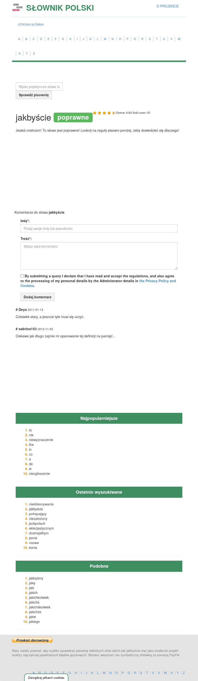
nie (31, 434)
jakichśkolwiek (39, 607)
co (31, 454)
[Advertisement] (52, 173)
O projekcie (167, 6)
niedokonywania (41, 504)
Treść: (26, 238)
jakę (32, 582)
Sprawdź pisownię (34, 94)
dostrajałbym (39, 533)
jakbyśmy (36, 578)
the (31, 444)
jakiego (34, 621)
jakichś (34, 602)
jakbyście (36, 508)
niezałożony (38, 518)
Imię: (25, 220)
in (30, 449)
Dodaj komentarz (37, 296)
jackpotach (37, 523)
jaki (31, 587)
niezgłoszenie (39, 473)
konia (33, 547)
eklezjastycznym (41, 528)
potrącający (38, 513)
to (30, 430)
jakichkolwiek (39, 597)
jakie (32, 616)
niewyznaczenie (41, 439)
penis (33, 537)
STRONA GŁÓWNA (31, 24)
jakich (33, 592)
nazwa (34, 542)
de (31, 463)
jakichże (35, 611)
